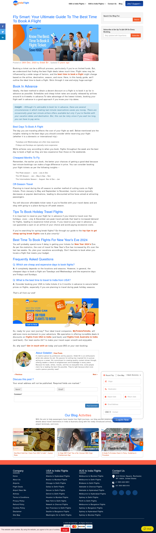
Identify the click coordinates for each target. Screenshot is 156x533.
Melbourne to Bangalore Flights (92, 504)
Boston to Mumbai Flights (56, 479)
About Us (16, 479)
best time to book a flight (70, 74)
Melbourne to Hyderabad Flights (92, 494)
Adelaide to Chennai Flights (90, 486)
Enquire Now (122, 419)
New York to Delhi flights (56, 501)
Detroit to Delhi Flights (55, 494)
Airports (16, 483)
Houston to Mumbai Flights (57, 497)
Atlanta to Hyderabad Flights (58, 476)
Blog (120, 4)
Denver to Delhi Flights (55, 490)
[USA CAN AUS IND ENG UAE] (107, 412)
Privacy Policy (18, 501)
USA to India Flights (77, 4)
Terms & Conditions (21, 497)
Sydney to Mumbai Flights (90, 515)
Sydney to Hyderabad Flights (91, 511)
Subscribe (135, 35)
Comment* (18, 394)
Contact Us (112, 4)
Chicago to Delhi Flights (56, 483)
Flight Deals (18, 486)
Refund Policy (18, 504)
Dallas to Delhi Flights (55, 486)
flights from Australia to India (82, 336)
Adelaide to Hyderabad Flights (91, 490)
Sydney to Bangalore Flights (91, 508)
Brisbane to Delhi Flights (89, 483)
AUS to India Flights (96, 4)
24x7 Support (133, 3)
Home (15, 476)
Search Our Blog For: (111, 16)
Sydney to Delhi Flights (88, 497)
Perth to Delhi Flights (88, 501)
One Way (121, 375)
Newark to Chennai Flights (57, 504)
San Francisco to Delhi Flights (58, 508)
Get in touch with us (37, 345)
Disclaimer (17, 511)
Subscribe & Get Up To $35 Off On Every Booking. (119, 30)
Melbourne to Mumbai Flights (91, 476)
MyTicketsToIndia (81, 331)
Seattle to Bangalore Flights (57, 511)
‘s (83, 244)
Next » (95, 374)
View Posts (58, 353)
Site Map (16, 515)
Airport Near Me (19, 490)
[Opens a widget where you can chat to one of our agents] (147, 529)
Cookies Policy (19, 508)
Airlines (16, 494)
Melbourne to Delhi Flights (90, 479)
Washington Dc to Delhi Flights (58, 515)
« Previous (18, 374)
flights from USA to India (38, 336)
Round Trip (110, 375)
